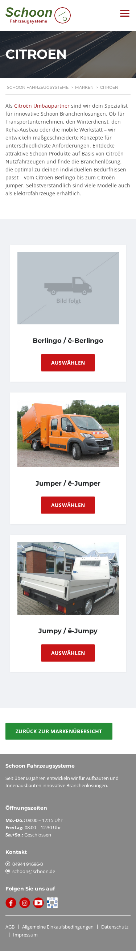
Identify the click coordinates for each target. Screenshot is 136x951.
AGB (10, 926)
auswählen (68, 362)
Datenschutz (114, 926)
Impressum (25, 934)
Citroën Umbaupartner (42, 105)
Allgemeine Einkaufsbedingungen (58, 926)
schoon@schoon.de (33, 871)
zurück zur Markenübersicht (59, 731)
